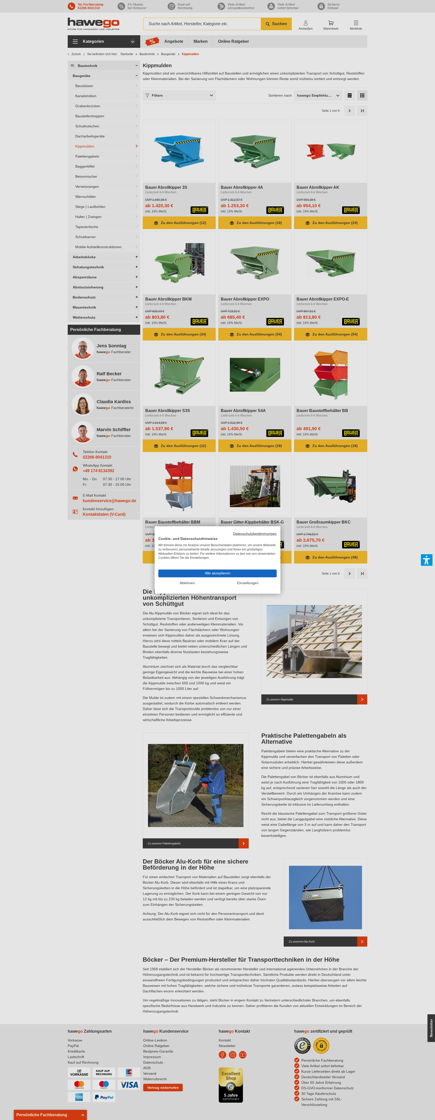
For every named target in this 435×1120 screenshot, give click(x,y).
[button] (426, 560)
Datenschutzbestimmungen (255, 534)
